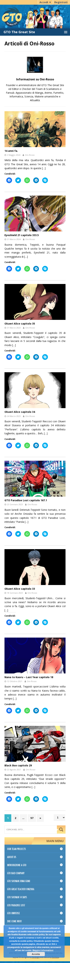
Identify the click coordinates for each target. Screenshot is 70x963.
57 (32, 818)
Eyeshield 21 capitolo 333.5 (21, 235)
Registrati (60, 2)
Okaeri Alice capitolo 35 (19, 323)
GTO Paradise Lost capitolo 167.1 (25, 500)
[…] (44, 168)
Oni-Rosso (30, 155)
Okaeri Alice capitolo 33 (19, 588)
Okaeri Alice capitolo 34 (19, 412)
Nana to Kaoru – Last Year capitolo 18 (28, 677)
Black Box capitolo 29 (18, 765)
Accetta (36, 954)
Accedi (45, 2)
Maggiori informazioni (42, 950)
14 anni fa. (11, 150)
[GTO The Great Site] (35, 14)
